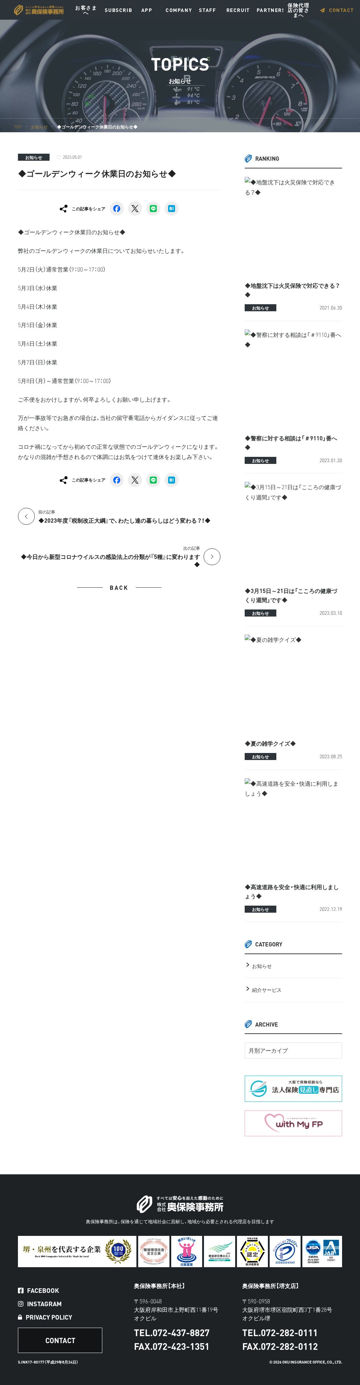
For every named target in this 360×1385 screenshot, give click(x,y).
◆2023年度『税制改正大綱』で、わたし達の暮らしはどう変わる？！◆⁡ (124, 516)
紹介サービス (267, 989)
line (153, 209)
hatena (172, 209)
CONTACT (341, 9)
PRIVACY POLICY (49, 1317)
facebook (117, 209)
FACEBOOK (43, 1290)
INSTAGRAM (44, 1304)
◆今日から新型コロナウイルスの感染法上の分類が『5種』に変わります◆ (110, 556)
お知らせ (33, 157)
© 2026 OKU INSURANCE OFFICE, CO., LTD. (305, 1362)
